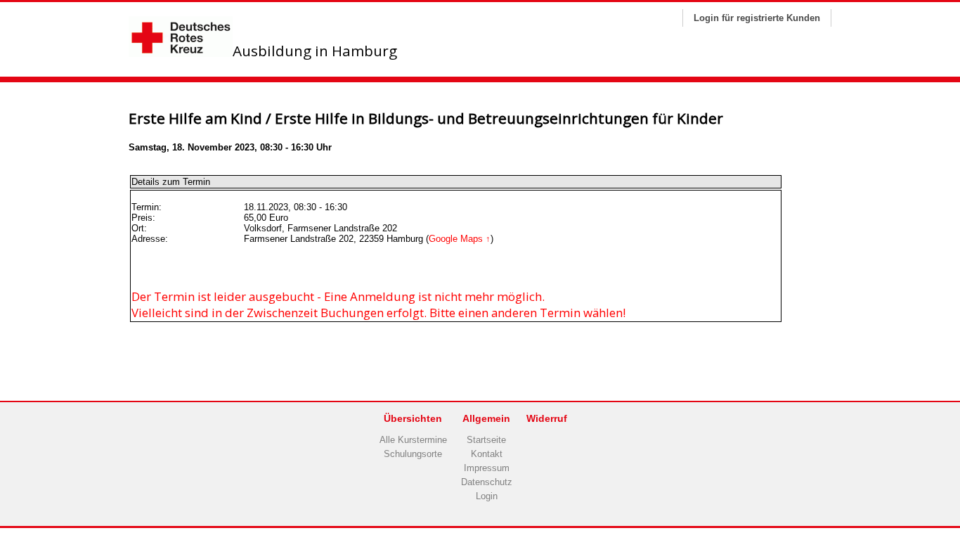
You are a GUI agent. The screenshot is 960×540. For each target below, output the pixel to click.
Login (487, 496)
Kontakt (486, 454)
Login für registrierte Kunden (757, 18)
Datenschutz (486, 482)
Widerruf (546, 418)
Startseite (486, 440)
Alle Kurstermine (413, 440)
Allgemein (486, 418)
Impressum (487, 468)
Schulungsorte (413, 454)
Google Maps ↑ (460, 238)
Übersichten (413, 418)
